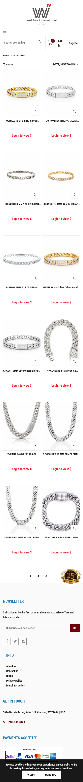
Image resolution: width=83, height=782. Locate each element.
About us (11, 666)
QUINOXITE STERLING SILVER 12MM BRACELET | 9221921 (61, 120)
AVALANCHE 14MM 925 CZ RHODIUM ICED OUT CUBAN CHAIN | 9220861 (61, 370)
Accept (31, 774)
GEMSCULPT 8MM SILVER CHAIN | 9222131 (22, 537)
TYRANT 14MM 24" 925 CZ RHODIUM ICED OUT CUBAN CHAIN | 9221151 (22, 454)
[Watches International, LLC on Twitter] (15, 641)
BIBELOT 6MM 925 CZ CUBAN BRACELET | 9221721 (21, 287)
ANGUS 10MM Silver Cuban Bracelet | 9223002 (61, 287)
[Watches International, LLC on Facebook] (7, 641)
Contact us (12, 671)
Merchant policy (15, 685)
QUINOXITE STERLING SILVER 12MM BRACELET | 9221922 (21, 120)
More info (50, 774)
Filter (9, 64)
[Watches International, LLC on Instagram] (23, 641)
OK (74, 628)
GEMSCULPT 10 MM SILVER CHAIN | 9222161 (61, 454)
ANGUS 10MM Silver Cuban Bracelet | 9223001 (21, 370)
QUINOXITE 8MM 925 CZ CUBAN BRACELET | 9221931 (22, 203)
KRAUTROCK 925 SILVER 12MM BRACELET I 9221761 (61, 537)
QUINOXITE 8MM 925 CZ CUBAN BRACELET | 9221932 (61, 203)
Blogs (9, 675)
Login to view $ (22, 135)
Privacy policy (14, 680)
